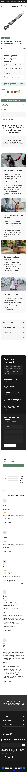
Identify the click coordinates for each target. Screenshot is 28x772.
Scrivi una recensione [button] (13, 465)
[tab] (13, 495)
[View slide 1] (11, 149)
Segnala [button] (5, 522)
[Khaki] (8, 91)
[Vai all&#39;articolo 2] (14, 35)
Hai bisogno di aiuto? (8, 119)
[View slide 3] (14, 149)
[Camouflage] (11, 91)
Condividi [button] (9, 522)
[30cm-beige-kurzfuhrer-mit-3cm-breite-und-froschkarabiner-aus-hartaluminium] (19, 91)
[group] (13, 460)
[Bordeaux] (15, 91)
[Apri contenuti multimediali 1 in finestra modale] (23, 11)
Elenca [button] (4, 490)
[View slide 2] (13, 149)
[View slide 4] (16, 149)
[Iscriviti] (23, 745)
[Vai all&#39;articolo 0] (13, 35)
